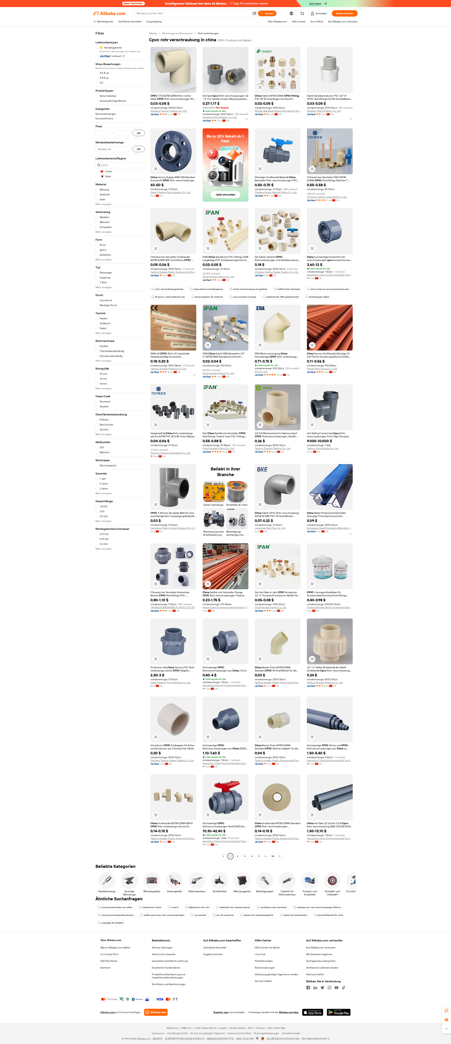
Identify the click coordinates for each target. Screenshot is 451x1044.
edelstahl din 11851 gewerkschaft (282, 297)
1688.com (186, 1028)
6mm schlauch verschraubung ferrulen (330, 289)
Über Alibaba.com (110, 940)
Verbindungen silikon (319, 297)
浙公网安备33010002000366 (283, 1038)
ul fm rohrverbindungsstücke (169, 289)
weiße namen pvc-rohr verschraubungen (164, 915)
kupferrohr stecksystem (295, 915)
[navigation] (120, 445)
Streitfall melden (264, 961)
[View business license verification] (257, 1038)
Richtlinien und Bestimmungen (169, 984)
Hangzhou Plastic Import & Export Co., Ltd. (173, 528)
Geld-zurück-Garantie (163, 954)
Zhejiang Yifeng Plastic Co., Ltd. (220, 117)
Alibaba (153, 33)
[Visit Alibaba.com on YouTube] (336, 987)
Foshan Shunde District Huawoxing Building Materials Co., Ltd (330, 607)
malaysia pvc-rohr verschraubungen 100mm (319, 907)
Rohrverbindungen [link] (208, 33)
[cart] (302, 14)
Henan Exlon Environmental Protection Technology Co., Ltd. (225, 607)
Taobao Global (237, 1028)
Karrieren (105, 967)
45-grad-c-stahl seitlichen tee (170, 297)
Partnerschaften (315, 974)
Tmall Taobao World (205, 1028)
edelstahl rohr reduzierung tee (235, 907)
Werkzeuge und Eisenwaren (177, 33)
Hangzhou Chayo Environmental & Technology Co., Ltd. (330, 274)
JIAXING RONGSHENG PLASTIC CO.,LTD (172, 607)
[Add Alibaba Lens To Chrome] (156, 1012)
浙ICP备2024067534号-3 (315, 1038)
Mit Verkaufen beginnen (319, 954)
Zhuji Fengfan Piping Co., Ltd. (218, 276)
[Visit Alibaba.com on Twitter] (322, 987)
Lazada (222, 1028)
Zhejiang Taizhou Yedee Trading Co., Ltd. (276, 272)
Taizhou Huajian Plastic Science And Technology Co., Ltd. (173, 272)
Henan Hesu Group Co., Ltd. (322, 368)
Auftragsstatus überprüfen (321, 961)
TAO (250, 1028)
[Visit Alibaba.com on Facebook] (308, 987)
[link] (446, 1010)
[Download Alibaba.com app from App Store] (312, 1012)
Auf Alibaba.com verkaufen (321, 947)
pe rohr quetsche (225, 915)
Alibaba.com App (289, 1012)
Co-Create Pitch (109, 954)
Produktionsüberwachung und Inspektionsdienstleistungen (168, 976)
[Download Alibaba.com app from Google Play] (339, 1012)
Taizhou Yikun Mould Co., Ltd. (322, 448)
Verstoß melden (263, 981)
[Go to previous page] (223, 856)
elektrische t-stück (152, 907)
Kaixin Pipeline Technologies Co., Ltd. (170, 192)
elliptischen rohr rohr (199, 907)
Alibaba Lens (107, 1012)
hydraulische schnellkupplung (208, 289)
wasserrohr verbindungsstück (258, 915)
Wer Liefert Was (276, 1028)
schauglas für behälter (112, 923)
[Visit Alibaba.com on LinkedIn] (315, 987)
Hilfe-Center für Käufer (267, 947)
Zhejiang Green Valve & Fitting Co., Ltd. (276, 192)
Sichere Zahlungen (162, 947)
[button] (254, 13)
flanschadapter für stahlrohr (209, 297)
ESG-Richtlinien (109, 961)
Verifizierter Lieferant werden (322, 967)
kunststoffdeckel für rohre (330, 915)
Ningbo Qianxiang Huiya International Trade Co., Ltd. (278, 110)
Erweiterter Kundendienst (166, 967)
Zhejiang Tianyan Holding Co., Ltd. (168, 110)
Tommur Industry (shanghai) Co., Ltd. (327, 197)
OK (138, 133)
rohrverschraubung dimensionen (117, 915)
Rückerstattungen (265, 967)
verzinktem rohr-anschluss (273, 907)
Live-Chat (260, 954)
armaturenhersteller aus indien (116, 907)
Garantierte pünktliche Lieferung (170, 961)
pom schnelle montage (244, 297)
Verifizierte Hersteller (215, 947)
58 (272, 856)
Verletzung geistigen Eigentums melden (276, 974)
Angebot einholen (213, 954)
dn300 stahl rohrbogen (288, 289)
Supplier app (220, 1012)
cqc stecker (200, 915)
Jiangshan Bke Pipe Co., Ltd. (270, 528)
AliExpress (172, 1028)
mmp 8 (174, 907)
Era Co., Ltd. (261, 371)
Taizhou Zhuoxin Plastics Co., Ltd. (168, 368)
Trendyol (260, 1028)
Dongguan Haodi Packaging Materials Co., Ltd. (330, 528)
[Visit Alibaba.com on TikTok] (343, 987)
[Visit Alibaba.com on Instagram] (329, 987)
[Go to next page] (280, 856)
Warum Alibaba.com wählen (115, 947)
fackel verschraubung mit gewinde (250, 289)
